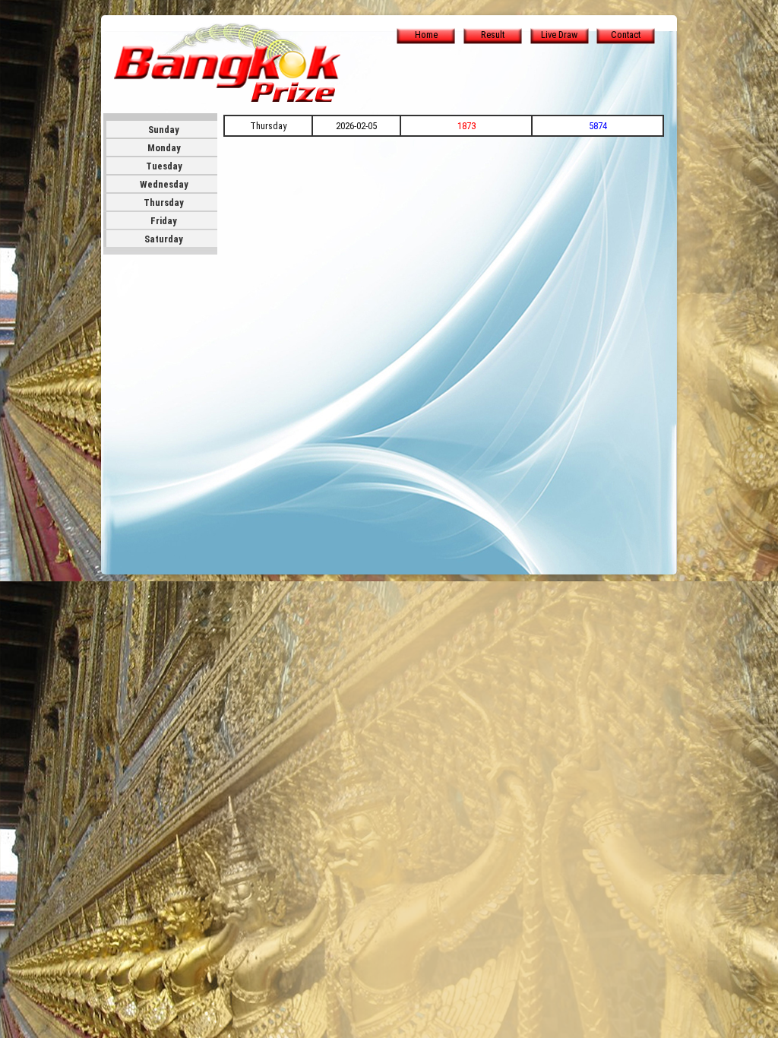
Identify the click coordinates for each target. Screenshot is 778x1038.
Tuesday (164, 166)
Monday (164, 147)
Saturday (163, 239)
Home (426, 34)
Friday (163, 220)
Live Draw (559, 34)
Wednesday (164, 184)
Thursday (164, 202)
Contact (625, 34)
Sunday (163, 129)
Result (492, 34)
